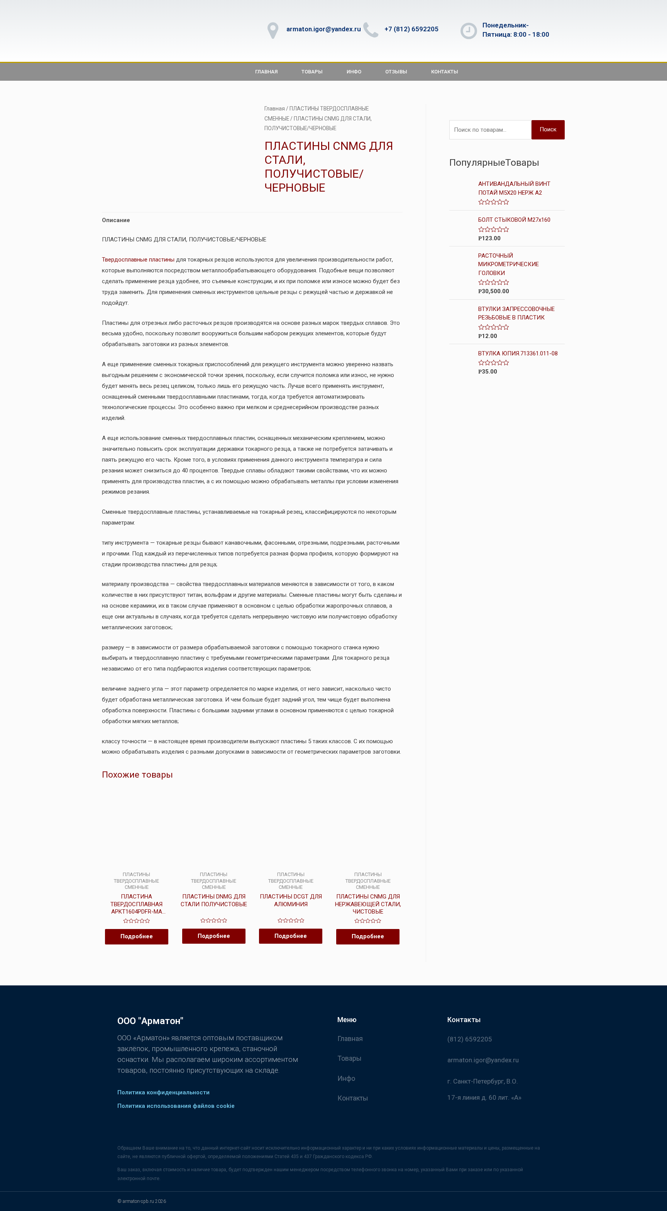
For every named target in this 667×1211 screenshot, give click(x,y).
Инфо (354, 72)
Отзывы (396, 72)
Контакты (444, 72)
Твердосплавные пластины (138, 259)
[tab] (116, 220)
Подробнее (136, 936)
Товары (312, 72)
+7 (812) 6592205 (411, 29)
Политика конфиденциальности (163, 1092)
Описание (116, 220)
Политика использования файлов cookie (176, 1105)
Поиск (548, 129)
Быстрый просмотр (136, 864)
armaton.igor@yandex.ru (323, 29)
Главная (266, 72)
